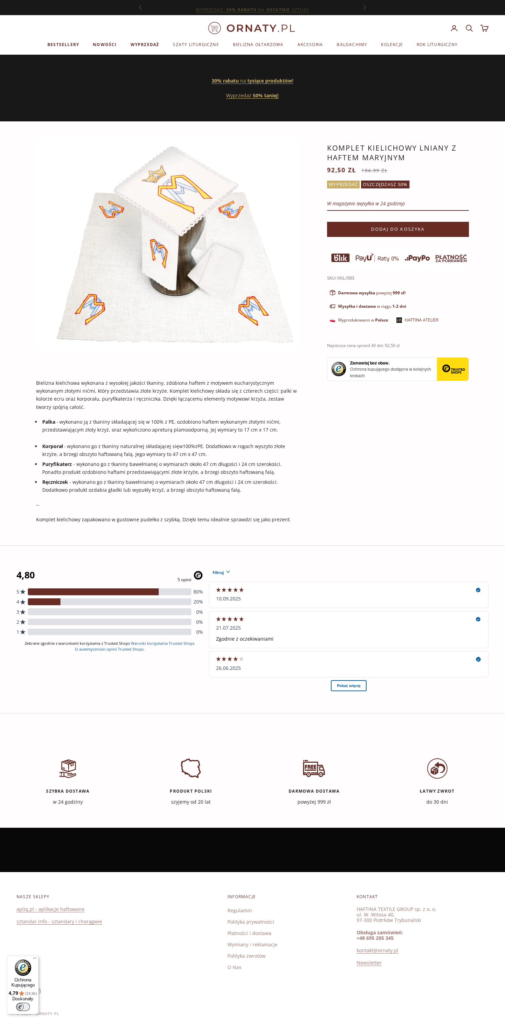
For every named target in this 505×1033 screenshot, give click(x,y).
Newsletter (369, 962)
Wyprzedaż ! (252, 95)
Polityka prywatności (250, 921)
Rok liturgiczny (437, 44)
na (252, 80)
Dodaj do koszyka (398, 229)
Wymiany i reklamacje (252, 944)
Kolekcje (392, 44)
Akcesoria (310, 44)
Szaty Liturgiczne (196, 44)
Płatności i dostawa (249, 933)
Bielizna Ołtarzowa (258, 44)
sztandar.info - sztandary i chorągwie (59, 921)
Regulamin (239, 910)
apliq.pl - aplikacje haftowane (50, 909)
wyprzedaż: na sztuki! (252, 7)
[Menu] (35, 960)
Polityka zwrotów (246, 956)
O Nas (234, 967)
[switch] (23, 1007)
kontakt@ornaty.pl (378, 950)
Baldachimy (352, 44)
